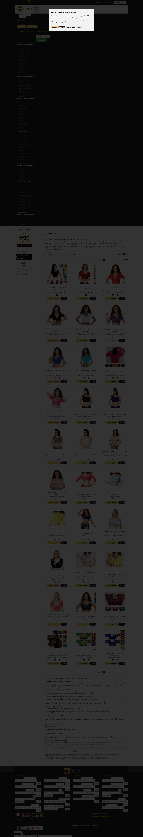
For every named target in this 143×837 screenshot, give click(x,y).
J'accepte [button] (54, 27)
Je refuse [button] (62, 27)
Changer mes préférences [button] (73, 27)
